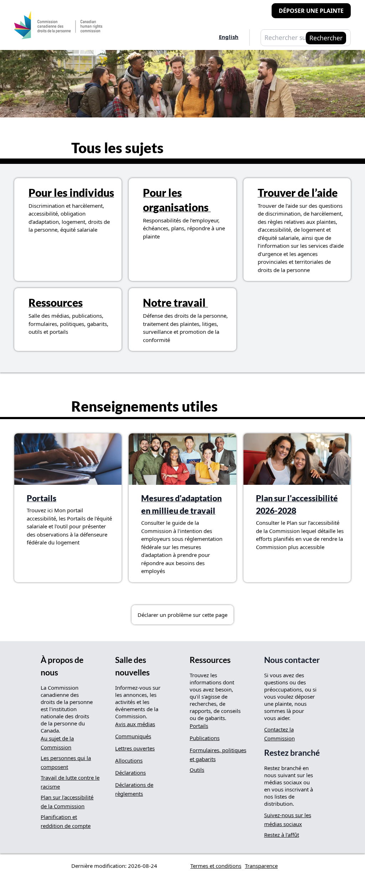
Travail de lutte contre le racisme (70, 782)
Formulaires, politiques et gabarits (218, 754)
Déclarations (130, 772)
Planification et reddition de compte (66, 821)
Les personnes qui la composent (66, 762)
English (228, 36)
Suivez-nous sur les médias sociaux (287, 819)
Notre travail (175, 302)
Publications (205, 737)
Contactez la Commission (279, 734)
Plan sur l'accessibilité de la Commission (67, 802)
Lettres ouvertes (135, 748)
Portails (41, 498)
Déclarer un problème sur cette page (182, 614)
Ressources (56, 302)
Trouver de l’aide (298, 192)
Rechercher (326, 38)
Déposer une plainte (311, 11)
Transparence (261, 865)
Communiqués (133, 736)
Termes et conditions (215, 865)
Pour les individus (71, 192)
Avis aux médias (135, 724)
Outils (197, 769)
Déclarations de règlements (134, 789)
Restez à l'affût (281, 834)
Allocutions (129, 760)
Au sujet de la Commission (57, 743)
